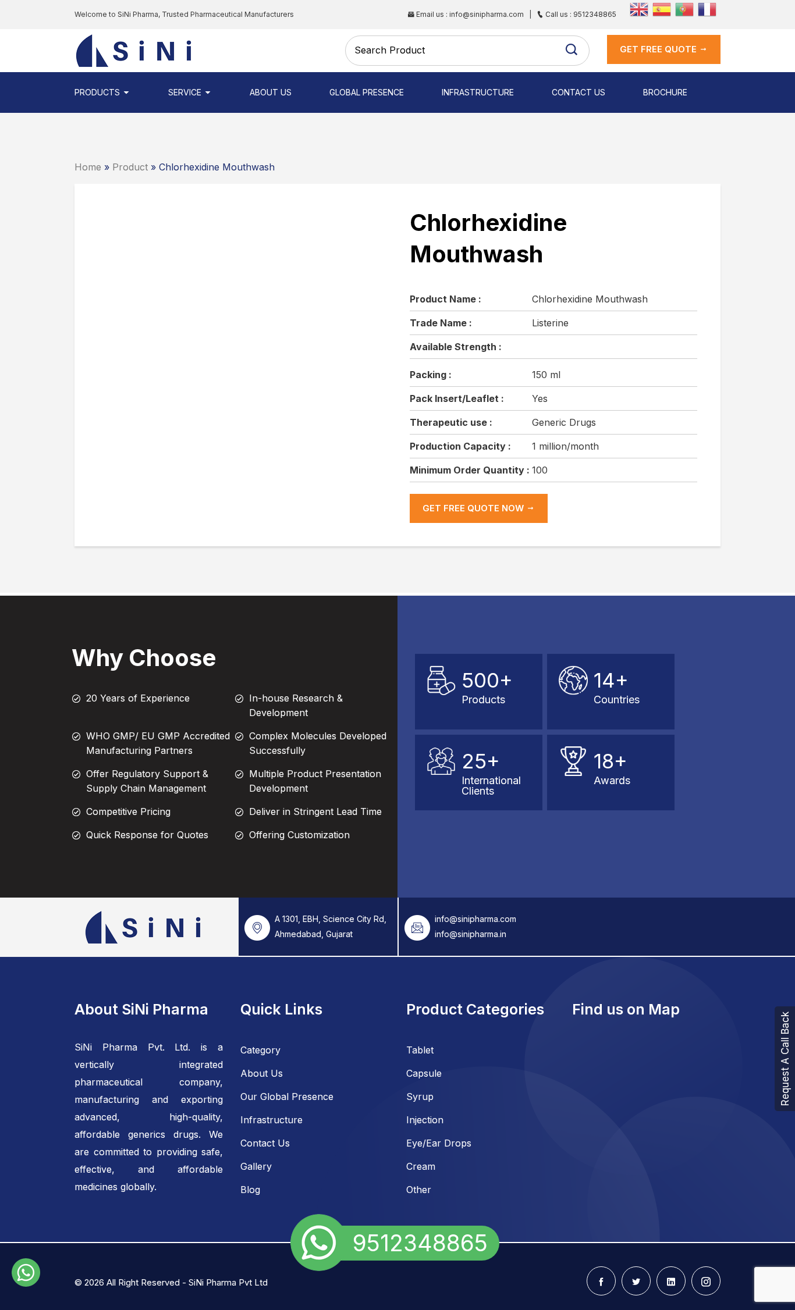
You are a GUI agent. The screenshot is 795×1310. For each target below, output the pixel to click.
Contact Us (578, 92)
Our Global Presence (286, 1096)
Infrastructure (478, 92)
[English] (641, 8)
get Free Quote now (474, 508)
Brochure (665, 92)
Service (186, 92)
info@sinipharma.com (475, 919)
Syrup (420, 1096)
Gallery (256, 1166)
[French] (709, 8)
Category (260, 1050)
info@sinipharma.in (470, 934)
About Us (271, 92)
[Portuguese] (686, 8)
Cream (420, 1166)
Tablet (420, 1050)
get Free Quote (659, 49)
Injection (424, 1120)
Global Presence (366, 92)
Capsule (424, 1073)
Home (87, 167)
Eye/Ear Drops (438, 1143)
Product (130, 167)
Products (98, 92)
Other (418, 1189)
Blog (250, 1189)
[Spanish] (663, 8)
